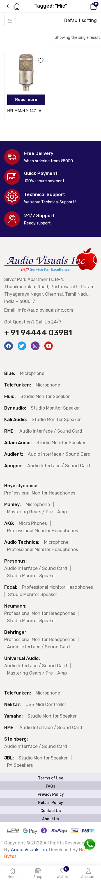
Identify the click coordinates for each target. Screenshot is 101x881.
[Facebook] (8, 345)
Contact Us (50, 810)
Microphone (32, 373)
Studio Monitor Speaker (45, 396)
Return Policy (50, 802)
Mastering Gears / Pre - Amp (37, 511)
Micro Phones (33, 523)
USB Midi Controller (46, 704)
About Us (50, 819)
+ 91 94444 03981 (38, 332)
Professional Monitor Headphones (39, 493)
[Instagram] (35, 345)
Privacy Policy (51, 794)
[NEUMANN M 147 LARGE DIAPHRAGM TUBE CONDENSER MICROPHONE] (26, 73)
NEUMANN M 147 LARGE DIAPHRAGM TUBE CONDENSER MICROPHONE (26, 111)
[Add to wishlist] (39, 59)
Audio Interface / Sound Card (50, 431)
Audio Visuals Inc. (30, 849)
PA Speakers (20, 765)
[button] (85, 6)
